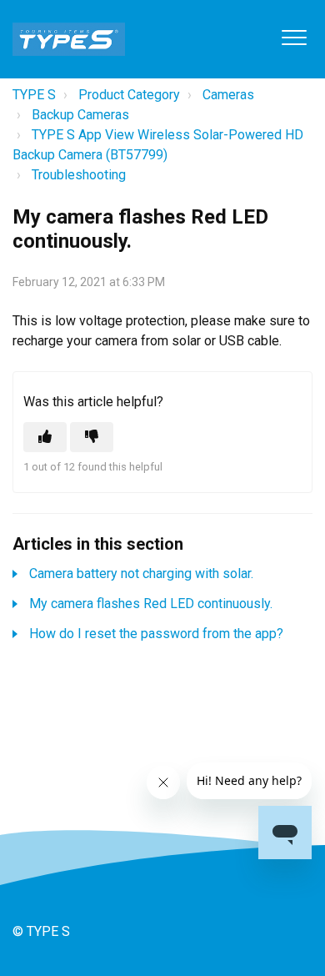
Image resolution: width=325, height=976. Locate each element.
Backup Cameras (80, 115)
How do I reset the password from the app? (156, 633)
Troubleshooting (79, 175)
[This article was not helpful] (91, 437)
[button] (293, 37)
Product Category (129, 95)
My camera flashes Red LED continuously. (150, 603)
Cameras (228, 95)
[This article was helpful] (45, 437)
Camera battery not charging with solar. (141, 573)
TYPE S (34, 95)
